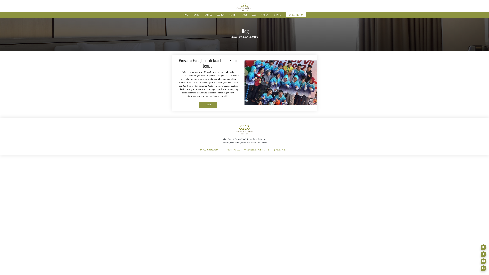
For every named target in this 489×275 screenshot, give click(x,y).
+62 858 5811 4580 (210, 150)
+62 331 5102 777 (232, 150)
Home (234, 37)
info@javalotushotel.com (258, 150)
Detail (208, 105)
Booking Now (297, 14)
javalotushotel (282, 150)
